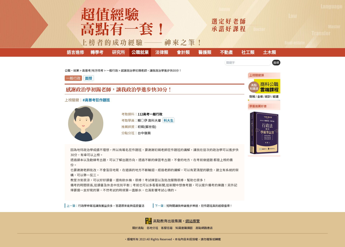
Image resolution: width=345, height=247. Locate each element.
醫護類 (204, 52)
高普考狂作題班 (97, 99)
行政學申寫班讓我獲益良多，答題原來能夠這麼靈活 (111, 205)
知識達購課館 (184, 228)
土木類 (269, 52)
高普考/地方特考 (92, 70)
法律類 (161, 52)
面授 (88, 78)
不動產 (226, 52)
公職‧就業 (72, 70)
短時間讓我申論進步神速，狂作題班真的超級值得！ (199, 205)
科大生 (168, 120)
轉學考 (97, 52)
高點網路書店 (204, 228)
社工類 (248, 52)
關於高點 (138, 228)
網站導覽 (192, 220)
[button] (246, 89)
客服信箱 (166, 228)
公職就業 (140, 52)
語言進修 (75, 52)
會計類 (183, 52)
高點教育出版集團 (167, 220)
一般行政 (112, 70)
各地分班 (152, 228)
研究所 (118, 52)
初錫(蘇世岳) (147, 126)
